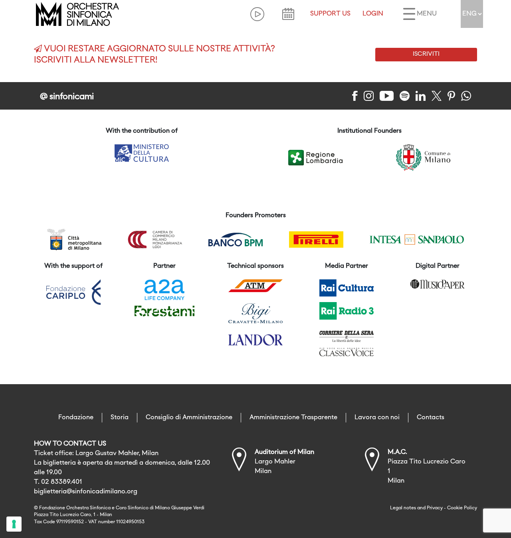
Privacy (435, 508)
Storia (120, 417)
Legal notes (403, 508)
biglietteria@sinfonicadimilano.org (85, 492)
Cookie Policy (462, 508)
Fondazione (75, 417)
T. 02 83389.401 (58, 482)
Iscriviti (426, 54)
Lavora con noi (377, 417)
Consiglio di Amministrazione (189, 417)
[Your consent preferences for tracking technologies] (14, 524)
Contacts (430, 417)
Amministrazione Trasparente (293, 417)
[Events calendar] (288, 14)
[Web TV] (257, 14)
